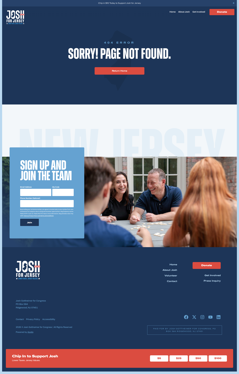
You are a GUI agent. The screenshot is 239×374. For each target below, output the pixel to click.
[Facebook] (186, 317)
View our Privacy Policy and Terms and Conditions (39, 216)
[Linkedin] (218, 317)
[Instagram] (202, 317)
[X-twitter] (194, 317)
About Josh (184, 12)
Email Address (26, 187)
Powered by (24, 332)
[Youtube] (210, 317)
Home (173, 12)
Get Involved (198, 12)
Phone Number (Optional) (30, 198)
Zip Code (55, 187)
